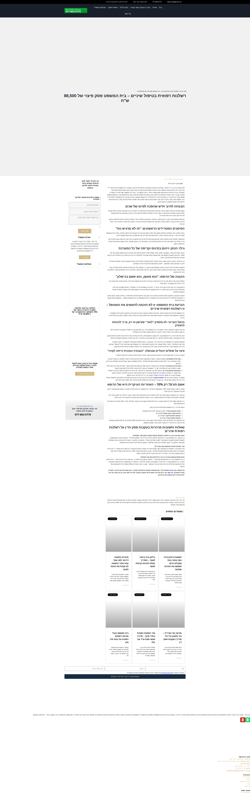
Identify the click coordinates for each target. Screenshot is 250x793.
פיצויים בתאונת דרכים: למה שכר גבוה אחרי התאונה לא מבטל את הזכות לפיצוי (120, 563)
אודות (155, 7)
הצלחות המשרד (100, 7)
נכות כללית (124, 7)
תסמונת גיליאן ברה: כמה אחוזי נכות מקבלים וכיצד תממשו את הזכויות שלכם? (172, 563)
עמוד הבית (183, 91)
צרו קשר (170, 473)
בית (160, 7)
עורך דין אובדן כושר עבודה (140, 7)
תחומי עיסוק (112, 7)
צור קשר (128, 14)
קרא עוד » (178, 587)
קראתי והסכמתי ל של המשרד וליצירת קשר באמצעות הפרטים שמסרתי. (155, 673)
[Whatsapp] (247, 719)
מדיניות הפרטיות (166, 673)
